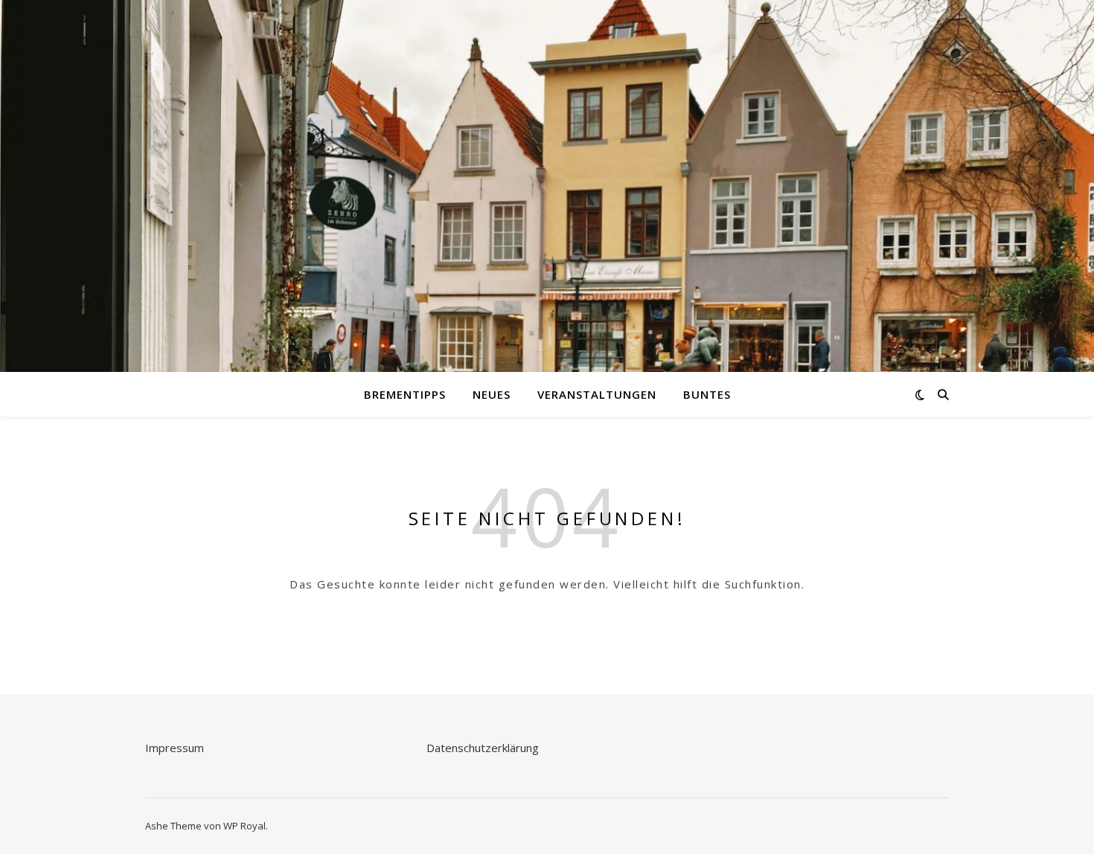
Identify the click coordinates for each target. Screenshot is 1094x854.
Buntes (707, 394)
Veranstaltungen (596, 394)
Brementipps (405, 394)
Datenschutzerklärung (482, 747)
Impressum (174, 747)
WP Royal (244, 825)
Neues (492, 394)
